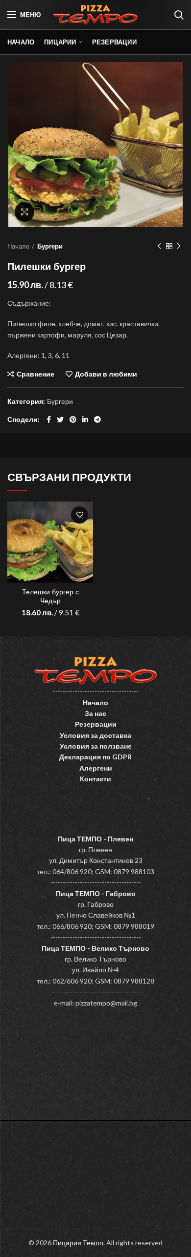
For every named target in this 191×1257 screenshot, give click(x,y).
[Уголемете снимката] (24, 212)
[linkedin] (85, 419)
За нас (95, 713)
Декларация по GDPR (95, 757)
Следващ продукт (179, 246)
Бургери (50, 246)
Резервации (96, 724)
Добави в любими (106, 374)
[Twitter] (60, 419)
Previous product (159, 246)
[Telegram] (97, 419)
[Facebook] (49, 419)
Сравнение (35, 374)
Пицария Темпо (78, 1242)
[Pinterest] (73, 419)
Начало (18, 246)
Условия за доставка (95, 735)
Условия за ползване (96, 746)
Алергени (95, 768)
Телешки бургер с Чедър (50, 596)
